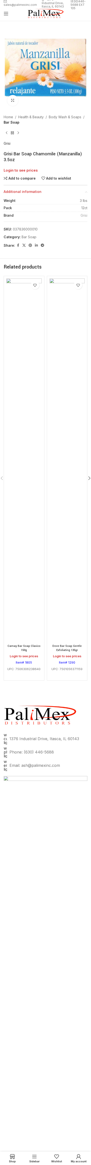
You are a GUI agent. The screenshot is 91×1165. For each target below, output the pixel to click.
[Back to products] (12, 133)
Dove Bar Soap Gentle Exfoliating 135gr (67, 648)
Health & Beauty (31, 117)
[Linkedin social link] (36, 245)
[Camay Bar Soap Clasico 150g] (24, 460)
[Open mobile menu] (6, 13)
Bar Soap (11, 122)
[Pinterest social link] (30, 245)
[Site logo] (45, 13)
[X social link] (24, 245)
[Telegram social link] (42, 245)
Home (8, 117)
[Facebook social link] (18, 245)
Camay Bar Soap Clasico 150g (24, 648)
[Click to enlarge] (12, 100)
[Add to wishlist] (35, 285)
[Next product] (18, 133)
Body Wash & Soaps (65, 117)
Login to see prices (21, 170)
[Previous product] (6, 133)
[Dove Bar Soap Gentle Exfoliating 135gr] (67, 460)
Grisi (7, 143)
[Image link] (45, 957)
